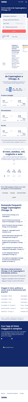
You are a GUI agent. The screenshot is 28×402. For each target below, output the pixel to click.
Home (2, 318)
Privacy (22, 393)
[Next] (24, 89)
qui (24, 142)
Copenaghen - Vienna (6, 299)
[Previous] (4, 171)
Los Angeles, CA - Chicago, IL (8, 305)
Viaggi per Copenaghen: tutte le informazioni (13, 278)
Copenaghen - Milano (6, 296)
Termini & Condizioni (12, 393)
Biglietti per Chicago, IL (17, 318)
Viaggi (7, 318)
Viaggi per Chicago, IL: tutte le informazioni (13, 281)
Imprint (3, 393)
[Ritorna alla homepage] (4, 2)
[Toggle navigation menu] (26, 2)
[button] (8, 23)
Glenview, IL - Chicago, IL (7, 311)
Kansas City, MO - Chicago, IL (8, 308)
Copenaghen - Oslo (6, 302)
